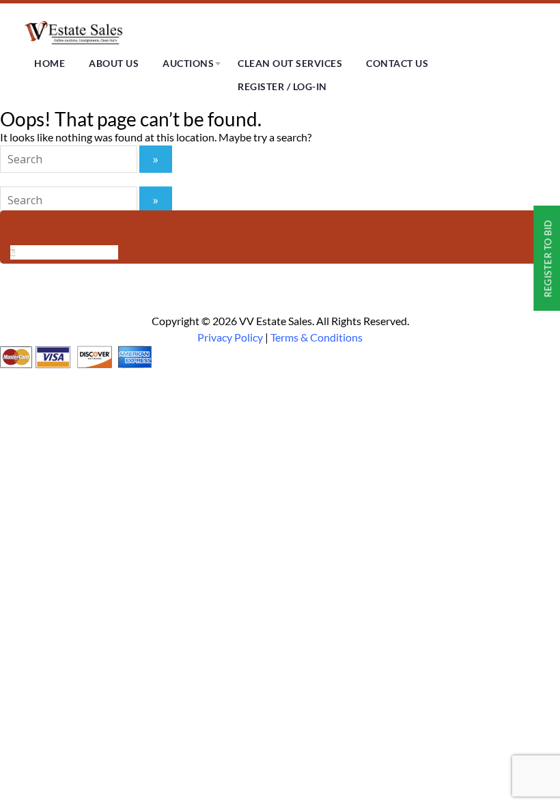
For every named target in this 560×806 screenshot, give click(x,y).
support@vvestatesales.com (184, 266)
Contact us (397, 63)
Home (49, 63)
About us (114, 63)
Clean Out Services (290, 63)
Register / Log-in (282, 86)
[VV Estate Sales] (75, 45)
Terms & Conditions (316, 337)
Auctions (188, 63)
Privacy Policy (230, 337)
